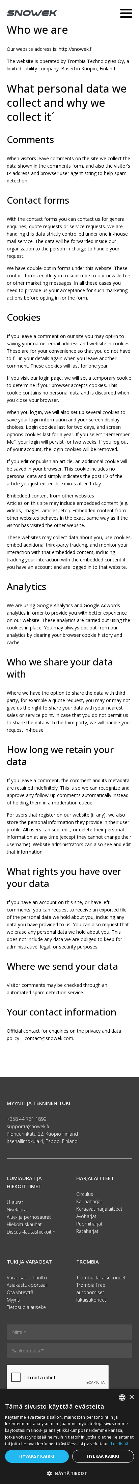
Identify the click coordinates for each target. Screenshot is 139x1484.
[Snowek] (32, 13)
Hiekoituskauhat (24, 1224)
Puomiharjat (89, 1223)
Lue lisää (120, 1444)
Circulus (84, 1194)
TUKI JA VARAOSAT (29, 1261)
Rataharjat (87, 1231)
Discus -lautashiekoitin (31, 1232)
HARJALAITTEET (95, 1178)
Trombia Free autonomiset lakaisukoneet (91, 1292)
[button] (69, 1473)
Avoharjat (86, 1216)
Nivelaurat (17, 1209)
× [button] (131, 1397)
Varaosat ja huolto (27, 1277)
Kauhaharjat (89, 1201)
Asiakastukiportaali (27, 1285)
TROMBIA (87, 1261)
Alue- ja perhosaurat (29, 1217)
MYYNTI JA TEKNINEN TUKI (38, 1103)
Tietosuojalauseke (26, 1307)
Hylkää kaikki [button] (103, 1456)
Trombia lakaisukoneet (101, 1277)
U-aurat (15, 1202)
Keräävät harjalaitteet (99, 1209)
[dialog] (69, 1436)
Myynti (13, 1300)
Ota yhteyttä (20, 1292)
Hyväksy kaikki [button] (37, 1456)
